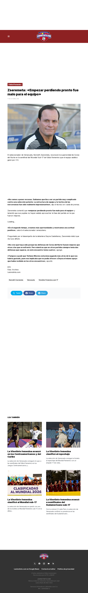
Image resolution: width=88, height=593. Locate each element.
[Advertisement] (44, 15)
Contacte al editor (48, 569)
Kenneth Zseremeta (16, 280)
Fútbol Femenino (15, 84)
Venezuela (31, 280)
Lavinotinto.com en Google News (26, 569)
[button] (9, 36)
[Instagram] (44, 563)
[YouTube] (48, 563)
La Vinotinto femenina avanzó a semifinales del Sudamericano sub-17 (62, 502)
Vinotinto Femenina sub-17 (48, 280)
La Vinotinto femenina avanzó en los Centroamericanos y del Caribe (24, 454)
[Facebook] (39, 563)
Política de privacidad (66, 569)
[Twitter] (34, 563)
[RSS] (53, 563)
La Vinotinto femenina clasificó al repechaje (58, 452)
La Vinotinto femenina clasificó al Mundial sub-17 (22, 501)
